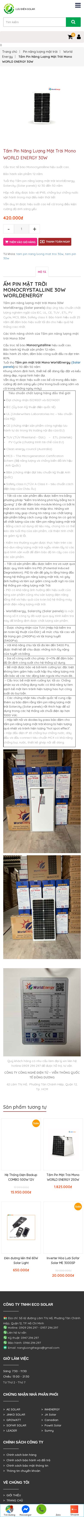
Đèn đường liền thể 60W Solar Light (21, 1260)
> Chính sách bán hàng (19, 1454)
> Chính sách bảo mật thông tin (25, 1465)
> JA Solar (48, 1414)
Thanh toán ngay (58, 241)
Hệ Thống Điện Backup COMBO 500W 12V (21, 1177)
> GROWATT (12, 1420)
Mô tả (42, 272)
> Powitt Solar (51, 1425)
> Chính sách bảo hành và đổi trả (26, 1460)
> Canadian (49, 1420)
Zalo (58, 1515)
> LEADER (10, 1430)
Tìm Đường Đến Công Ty (9, 1515)
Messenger (26, 1515)
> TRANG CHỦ (13, 1500)
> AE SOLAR (11, 1409)
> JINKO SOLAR (14, 1414)
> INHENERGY (50, 1409)
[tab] (42, 272)
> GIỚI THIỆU (12, 1495)
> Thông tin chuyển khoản (21, 1470)
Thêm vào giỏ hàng (22, 242)
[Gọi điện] (41, 1510)
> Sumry (47, 1430)
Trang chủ (9, 52)
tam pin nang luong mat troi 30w (40, 254)
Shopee (74, 1514)
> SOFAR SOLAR (14, 1425)
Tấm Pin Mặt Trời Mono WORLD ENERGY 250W (63, 1177)
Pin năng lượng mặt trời (40, 52)
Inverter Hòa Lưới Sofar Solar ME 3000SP (63, 1260)
